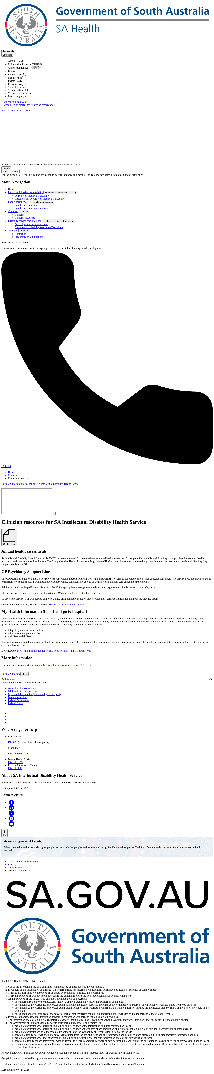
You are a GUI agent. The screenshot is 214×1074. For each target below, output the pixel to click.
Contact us (20, 233)
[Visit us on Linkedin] (11, 818)
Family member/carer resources (31, 208)
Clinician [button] (24, 211)
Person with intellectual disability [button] (60, 192)
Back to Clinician (10, 673)
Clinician (13, 211)
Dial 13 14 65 (15, 762)
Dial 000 (12, 742)
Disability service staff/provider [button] (58, 221)
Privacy (12, 864)
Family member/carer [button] (42, 202)
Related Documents (18, 700)
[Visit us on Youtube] (11, 823)
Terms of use (15, 867)
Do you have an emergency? (16, 104)
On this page (8, 679)
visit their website (76, 604)
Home (11, 189)
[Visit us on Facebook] (11, 802)
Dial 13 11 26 (15, 768)
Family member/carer (19, 201)
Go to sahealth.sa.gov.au (14, 101)
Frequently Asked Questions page (51, 665)
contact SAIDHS (82, 665)
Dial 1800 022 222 (18, 753)
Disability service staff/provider (24, 220)
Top (4, 835)
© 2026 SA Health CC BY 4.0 (24, 861)
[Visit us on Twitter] (11, 812)
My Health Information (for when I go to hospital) (34, 694)
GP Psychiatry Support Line (23, 691)
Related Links (15, 703)
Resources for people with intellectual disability (40, 198)
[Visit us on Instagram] (11, 807)
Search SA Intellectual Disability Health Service (26, 164)
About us (13, 230)
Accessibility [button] (9, 51)
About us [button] (24, 230)
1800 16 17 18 (55, 604)
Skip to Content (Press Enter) (16, 110)
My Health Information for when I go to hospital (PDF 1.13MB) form (54, 650)
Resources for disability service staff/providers (39, 227)
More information (17, 697)
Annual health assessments (22, 688)
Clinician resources (25, 217)
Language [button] (7, 55)
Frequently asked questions (29, 236)
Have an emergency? (43, 104)
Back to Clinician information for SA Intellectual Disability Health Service (40, 483)
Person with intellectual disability (25, 192)
